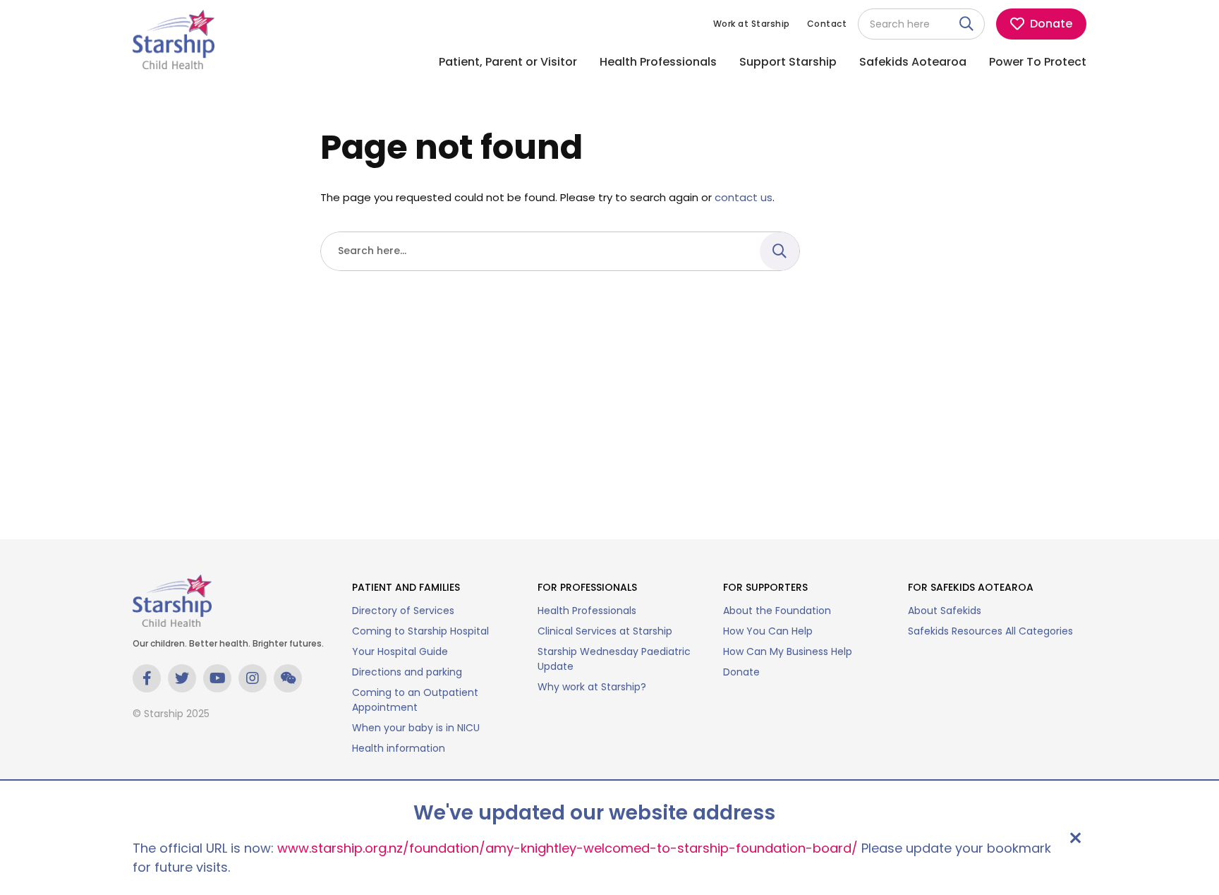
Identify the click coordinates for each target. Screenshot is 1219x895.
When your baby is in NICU (416, 728)
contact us (743, 197)
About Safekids (944, 610)
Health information (398, 748)
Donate (741, 672)
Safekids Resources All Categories (990, 631)
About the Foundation (777, 610)
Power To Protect (1037, 62)
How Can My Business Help (787, 651)
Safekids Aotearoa (912, 62)
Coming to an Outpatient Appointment (415, 699)
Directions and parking (407, 672)
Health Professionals (658, 62)
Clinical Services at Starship (605, 631)
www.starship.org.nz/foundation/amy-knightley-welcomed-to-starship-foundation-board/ (567, 848)
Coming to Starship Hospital (420, 631)
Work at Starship (751, 24)
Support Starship (788, 62)
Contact (827, 24)
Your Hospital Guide (400, 651)
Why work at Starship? (592, 687)
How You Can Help (768, 631)
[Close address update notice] (1075, 838)
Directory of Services (403, 610)
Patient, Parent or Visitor (508, 62)
